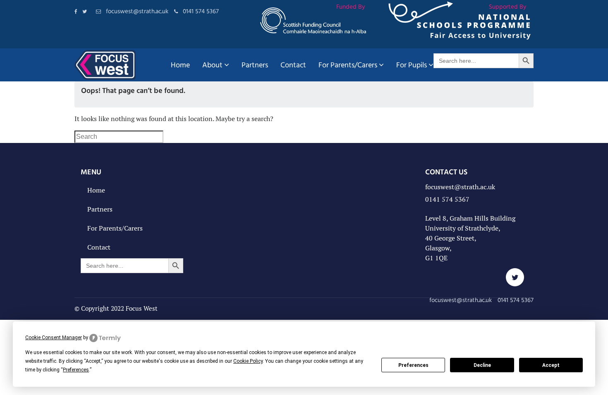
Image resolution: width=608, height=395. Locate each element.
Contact (293, 64)
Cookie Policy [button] (248, 361)
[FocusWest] (105, 64)
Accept (551, 365)
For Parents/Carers (347, 64)
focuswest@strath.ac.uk (460, 187)
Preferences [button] (76, 370)
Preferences (413, 365)
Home (180, 64)
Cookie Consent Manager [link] (53, 337)
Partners (255, 64)
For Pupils (411, 64)
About (212, 64)
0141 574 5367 (447, 199)
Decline (482, 365)
